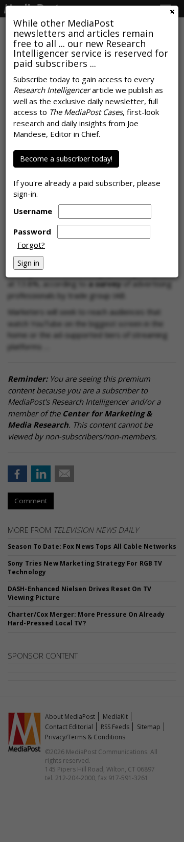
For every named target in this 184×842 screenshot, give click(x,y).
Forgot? (31, 245)
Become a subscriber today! (66, 158)
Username (32, 211)
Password (32, 231)
